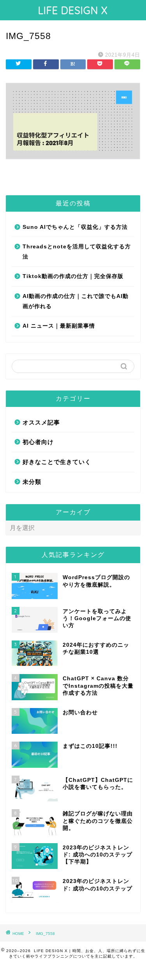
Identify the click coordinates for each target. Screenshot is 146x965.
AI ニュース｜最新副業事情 (59, 326)
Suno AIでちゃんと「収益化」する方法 (75, 227)
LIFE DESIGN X (73, 10)
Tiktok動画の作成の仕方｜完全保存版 (73, 276)
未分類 (32, 481)
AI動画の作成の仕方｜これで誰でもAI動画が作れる (75, 301)
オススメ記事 (41, 422)
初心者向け (38, 442)
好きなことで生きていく (57, 461)
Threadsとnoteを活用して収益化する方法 (77, 252)
